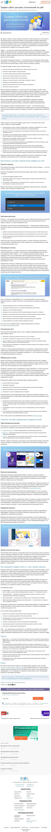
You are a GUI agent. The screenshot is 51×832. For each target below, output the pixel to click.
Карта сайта (6, 827)
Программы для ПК (31, 815)
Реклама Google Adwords (19, 805)
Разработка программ (19, 818)
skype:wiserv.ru (30, 786)
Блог (6, 10)
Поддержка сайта (18, 798)
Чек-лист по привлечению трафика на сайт (12, 667)
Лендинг (28, 796)
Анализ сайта (29, 807)
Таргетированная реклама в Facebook (9, 757)
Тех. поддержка (44, 827)
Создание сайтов (25, 789)
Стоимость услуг (25, 827)
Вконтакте (5, 432)
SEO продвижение (30, 805)
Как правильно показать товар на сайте (10, 745)
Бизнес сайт (16, 793)
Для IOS (28, 818)
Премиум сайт (17, 796)
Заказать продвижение (19, 809)
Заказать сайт (30, 797)
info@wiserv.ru (32, 2)
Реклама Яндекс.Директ (32, 803)
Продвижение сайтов (12, 10)
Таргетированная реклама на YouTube (10, 751)
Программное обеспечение (25, 812)
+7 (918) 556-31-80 (45, 3)
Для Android (16, 820)
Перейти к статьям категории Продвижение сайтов (13, 682)
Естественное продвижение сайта (10, 325)
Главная (2, 10)
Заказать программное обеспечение (32, 821)
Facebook (5, 430)
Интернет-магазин (30, 793)
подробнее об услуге (35, 488)
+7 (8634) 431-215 (45, 1)
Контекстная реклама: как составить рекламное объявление (15, 763)
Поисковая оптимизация (6, 768)
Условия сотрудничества (15, 827)
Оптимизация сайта (18, 807)
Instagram (10, 430)
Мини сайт (29, 791)
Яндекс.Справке (37, 415)
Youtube (4, 436)
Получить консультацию (34, 827)
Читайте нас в (4, 684)
